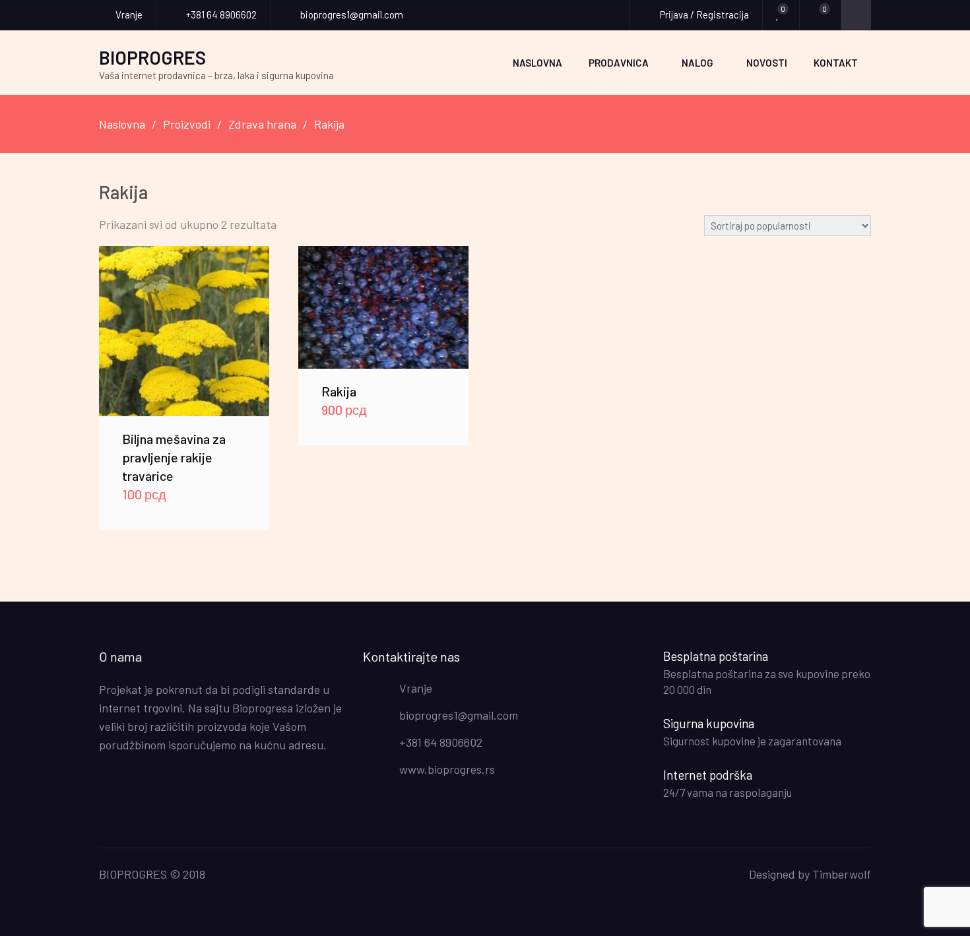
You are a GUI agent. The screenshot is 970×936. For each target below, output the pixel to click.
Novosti (766, 63)
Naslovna (537, 63)
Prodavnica (619, 63)
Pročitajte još (383, 307)
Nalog (697, 63)
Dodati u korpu (184, 331)
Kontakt (836, 63)
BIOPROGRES (152, 57)
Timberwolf (841, 874)
